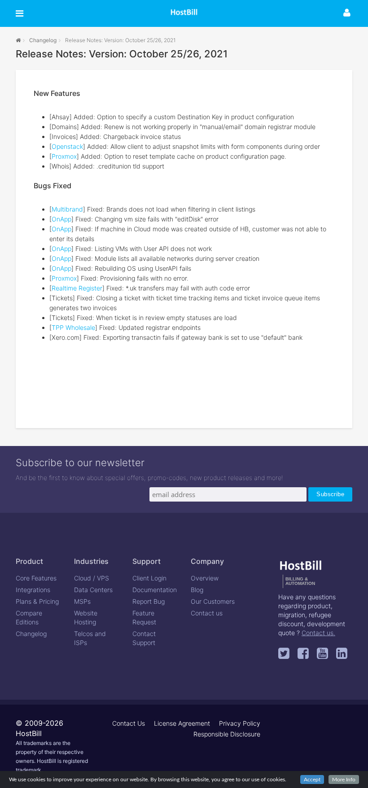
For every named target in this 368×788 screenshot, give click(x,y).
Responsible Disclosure (226, 734)
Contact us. (318, 632)
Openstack (67, 146)
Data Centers (93, 589)
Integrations (33, 589)
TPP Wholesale (73, 327)
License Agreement (182, 723)
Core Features (36, 578)
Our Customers (213, 601)
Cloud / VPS (91, 578)
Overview (205, 578)
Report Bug (148, 601)
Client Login (149, 578)
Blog (197, 589)
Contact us (207, 613)
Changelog (43, 40)
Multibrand (67, 209)
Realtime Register (77, 288)
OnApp (61, 219)
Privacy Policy (239, 723)
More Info (343, 779)
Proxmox (64, 156)
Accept (312, 779)
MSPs (82, 601)
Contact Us (128, 723)
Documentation (154, 589)
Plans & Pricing (37, 601)
